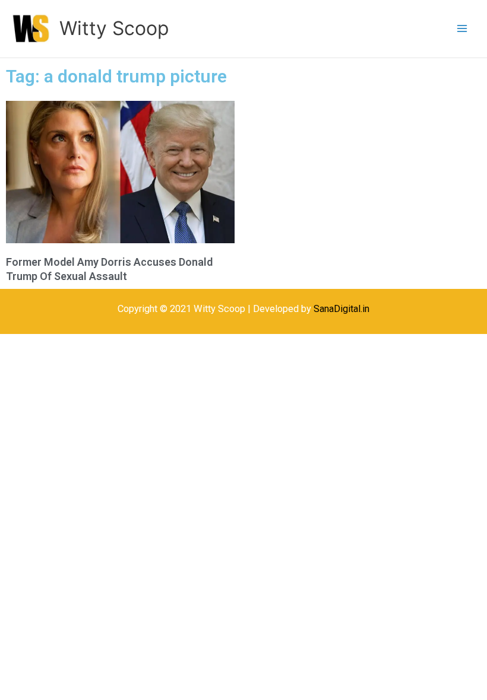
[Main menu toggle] (461, 28)
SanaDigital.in (341, 308)
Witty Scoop (114, 28)
